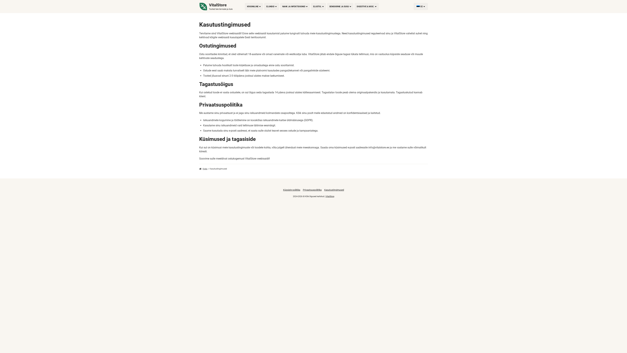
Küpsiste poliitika (291, 190)
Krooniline (252, 6)
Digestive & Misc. (365, 6)
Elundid (270, 6)
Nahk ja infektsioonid (293, 6)
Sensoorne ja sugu (339, 6)
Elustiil (317, 6)
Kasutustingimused (334, 190)
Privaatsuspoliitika (312, 190)
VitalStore (330, 196)
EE (421, 6)
